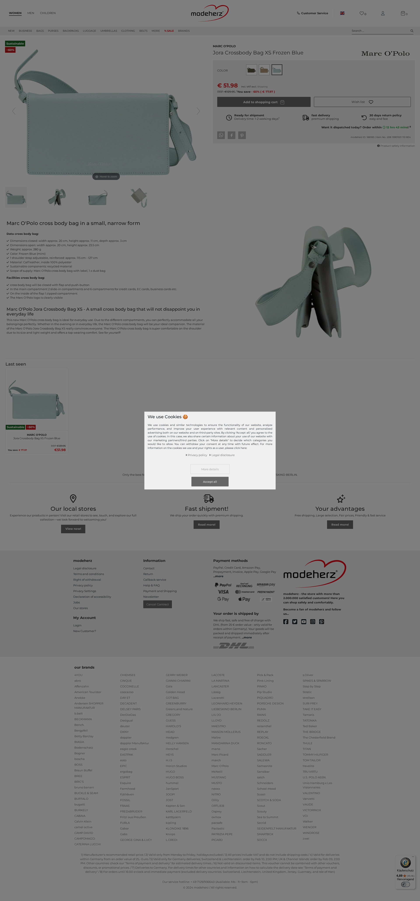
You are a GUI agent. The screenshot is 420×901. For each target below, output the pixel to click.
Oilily (215, 800)
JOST (169, 800)
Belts (143, 30)
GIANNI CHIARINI (178, 680)
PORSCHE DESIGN (270, 703)
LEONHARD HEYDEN (227, 703)
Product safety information (397, 145)
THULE (308, 743)
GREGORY (173, 714)
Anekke (79, 697)
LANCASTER (220, 686)
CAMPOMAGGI (84, 838)
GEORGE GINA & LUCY (136, 840)
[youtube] (305, 622)
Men (30, 13)
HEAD (170, 732)
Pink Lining (265, 680)
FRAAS (125, 805)
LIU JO (216, 714)
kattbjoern (173, 817)
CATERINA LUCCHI (87, 844)
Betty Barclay (83, 736)
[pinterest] (323, 622)
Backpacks (71, 30)
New (11, 30)
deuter (125, 726)
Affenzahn (81, 686)
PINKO (262, 686)
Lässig (216, 692)
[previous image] (13, 111)
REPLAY (262, 732)
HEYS (170, 754)
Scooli (261, 794)
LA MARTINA (220, 680)
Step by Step (312, 686)
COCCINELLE (129, 686)
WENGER (309, 827)
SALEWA (263, 760)
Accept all (210, 481)
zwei (306, 838)
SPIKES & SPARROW (317, 680)
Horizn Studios (176, 766)
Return (148, 574)
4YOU (78, 675)
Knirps (170, 834)
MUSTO (217, 783)
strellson (309, 697)
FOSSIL (125, 800)
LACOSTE (218, 675)
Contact (148, 568)
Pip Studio (264, 692)
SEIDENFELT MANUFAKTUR (276, 828)
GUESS (171, 720)
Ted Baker (310, 726)
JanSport (172, 788)
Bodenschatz (83, 747)
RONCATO (264, 743)
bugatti (79, 804)
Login (77, 625)
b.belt (78, 713)
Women (15, 13)
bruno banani (84, 787)
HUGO (170, 771)
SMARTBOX (265, 834)
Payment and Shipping (160, 591)
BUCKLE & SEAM (86, 793)
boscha (79, 759)
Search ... (358, 30)
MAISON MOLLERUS (226, 732)
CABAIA (79, 815)
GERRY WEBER (176, 675)
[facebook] (287, 622)
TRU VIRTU (310, 771)
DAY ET (125, 697)
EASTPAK (126, 754)
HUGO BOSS (175, 777)
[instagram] (314, 622)
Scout (261, 805)
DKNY (124, 732)
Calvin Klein (82, 821)
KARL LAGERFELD (179, 811)
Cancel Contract (157, 604)
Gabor (124, 828)
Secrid (261, 822)
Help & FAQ (151, 585)
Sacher (262, 749)
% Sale (169, 30)
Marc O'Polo (224, 45)
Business (25, 30)
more (219, 576)
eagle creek (128, 749)
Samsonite (264, 766)
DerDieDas (128, 714)
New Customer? (84, 631)
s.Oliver (308, 675)
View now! (73, 528)
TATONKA (310, 720)
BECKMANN (83, 719)
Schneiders (265, 783)
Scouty (262, 811)
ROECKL (263, 737)
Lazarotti (218, 697)
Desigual (126, 720)
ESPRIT (125, 777)
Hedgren (172, 737)
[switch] (405, 884)
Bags (40, 30)
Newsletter (151, 596)
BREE (78, 776)
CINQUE (126, 680)
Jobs (76, 602)
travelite (308, 766)
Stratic (307, 692)
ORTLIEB (218, 805)
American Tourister (87, 692)
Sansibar (263, 771)
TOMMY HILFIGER (315, 754)
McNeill (217, 771)
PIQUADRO (265, 697)
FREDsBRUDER (131, 811)
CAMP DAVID (83, 833)
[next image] (198, 111)
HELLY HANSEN (177, 743)
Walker (308, 821)
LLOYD (217, 720)
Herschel (172, 749)
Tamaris (308, 714)
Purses (53, 30)
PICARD (217, 840)
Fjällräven (127, 794)
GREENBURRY (176, 703)
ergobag (126, 771)
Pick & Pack (265, 675)
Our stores (80, 608)
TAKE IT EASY (312, 709)
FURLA (125, 822)
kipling (171, 822)
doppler (125, 737)
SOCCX (262, 840)
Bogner (79, 753)
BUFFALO (81, 798)
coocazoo (126, 692)
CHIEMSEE (128, 675)
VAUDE (308, 804)
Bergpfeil (81, 730)
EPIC (123, 766)
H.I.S (169, 760)
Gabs (123, 834)
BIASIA (79, 742)
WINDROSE (311, 833)
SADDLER (264, 754)
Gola (169, 686)
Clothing (128, 30)
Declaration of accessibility (92, 596)
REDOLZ (263, 720)
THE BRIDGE (312, 732)
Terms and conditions (88, 574)
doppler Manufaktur (134, 743)
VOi (305, 815)
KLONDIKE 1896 (177, 828)
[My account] (384, 13)
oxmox (216, 817)
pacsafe (217, 822)
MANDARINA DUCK (225, 743)
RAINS (261, 714)
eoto (123, 760)
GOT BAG (172, 697)
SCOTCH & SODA (269, 800)
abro (77, 680)
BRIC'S (79, 781)
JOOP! (170, 794)
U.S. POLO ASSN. (314, 777)
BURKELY (81, 810)
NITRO (216, 794)
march (216, 760)
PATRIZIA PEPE (222, 834)
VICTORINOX (312, 810)
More (156, 30)
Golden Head (175, 692)
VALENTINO (311, 793)
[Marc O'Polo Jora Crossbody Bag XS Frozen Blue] (16, 198)
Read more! (206, 524)
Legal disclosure (84, 568)
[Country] (342, 13)
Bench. (79, 725)
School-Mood (266, 788)
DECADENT (128, 703)
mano (216, 749)
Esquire (125, 783)
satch (261, 777)
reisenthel (264, 726)
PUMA (261, 709)
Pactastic (218, 828)
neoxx (216, 788)
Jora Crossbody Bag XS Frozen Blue (36, 436)
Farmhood (127, 788)
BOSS (78, 764)
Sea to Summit (267, 817)
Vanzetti (309, 798)
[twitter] (296, 622)
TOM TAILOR (311, 760)
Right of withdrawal (87, 579)
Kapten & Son (175, 805)
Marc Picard (220, 754)
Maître (216, 737)
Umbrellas (108, 30)
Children (48, 13)
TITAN (307, 749)
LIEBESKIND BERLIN (227, 709)
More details (210, 469)
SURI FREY (310, 703)
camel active (83, 827)
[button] (362, 102)
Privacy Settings (84, 591)
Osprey (217, 811)
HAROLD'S (173, 726)
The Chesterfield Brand (319, 737)
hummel (172, 783)
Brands (184, 30)
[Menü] (413, 857)
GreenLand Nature (179, 709)
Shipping (262, 86)
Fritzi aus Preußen (133, 817)
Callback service (154, 579)
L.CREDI (171, 840)
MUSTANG (219, 777)
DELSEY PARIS (130, 709)
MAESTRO (219, 726)
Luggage (89, 30)
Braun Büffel (83, 770)
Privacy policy (83, 585)
